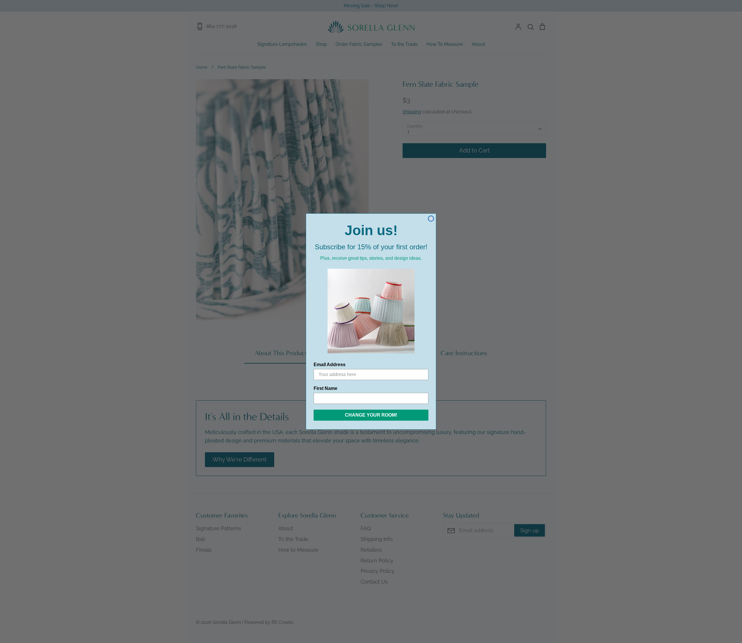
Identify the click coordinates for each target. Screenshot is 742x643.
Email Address (329, 364)
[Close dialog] (431, 218)
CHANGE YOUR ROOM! (371, 415)
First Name (325, 388)
